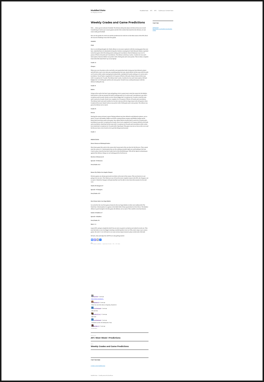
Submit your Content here (166, 10)
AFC (151, 10)
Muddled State (98, 10)
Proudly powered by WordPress (106, 375)
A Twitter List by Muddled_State (98, 365)
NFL (113, 243)
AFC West (118, 243)
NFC (155, 10)
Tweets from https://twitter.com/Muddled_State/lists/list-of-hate (162, 29)
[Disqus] (119, 272)
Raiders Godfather (97, 243)
